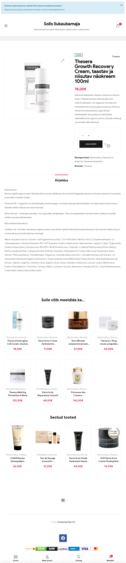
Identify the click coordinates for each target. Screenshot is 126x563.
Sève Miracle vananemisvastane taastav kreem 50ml (78, 342)
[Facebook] (63, 538)
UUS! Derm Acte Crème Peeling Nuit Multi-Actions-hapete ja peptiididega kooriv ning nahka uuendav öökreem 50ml (108, 460)
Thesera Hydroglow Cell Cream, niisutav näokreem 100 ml (17, 342)
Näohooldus (95, 157)
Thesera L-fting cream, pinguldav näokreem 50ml (108, 342)
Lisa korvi (91, 144)
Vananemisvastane (93, 161)
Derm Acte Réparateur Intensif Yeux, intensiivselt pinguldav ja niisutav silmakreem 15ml (47, 394)
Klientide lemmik (57, 337)
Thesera (116, 56)
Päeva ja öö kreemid (16, 337)
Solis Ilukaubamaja (62, 24)
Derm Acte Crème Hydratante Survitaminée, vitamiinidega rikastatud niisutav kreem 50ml (48, 342)
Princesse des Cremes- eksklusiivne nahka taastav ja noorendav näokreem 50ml (78, 394)
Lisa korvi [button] (14, 332)
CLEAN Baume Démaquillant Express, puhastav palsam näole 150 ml (17, 460)
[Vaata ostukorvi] (117, 26)
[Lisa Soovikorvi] (107, 144)
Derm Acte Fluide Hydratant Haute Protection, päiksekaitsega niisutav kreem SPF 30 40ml (78, 460)
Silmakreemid (43, 389)
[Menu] (6, 26)
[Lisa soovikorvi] (21, 332)
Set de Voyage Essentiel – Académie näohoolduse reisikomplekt (47, 460)
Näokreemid (116, 454)
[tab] (61, 179)
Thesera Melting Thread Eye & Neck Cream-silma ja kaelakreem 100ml (17, 394)
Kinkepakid (42, 454)
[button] (62, 60)
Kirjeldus (61, 180)
